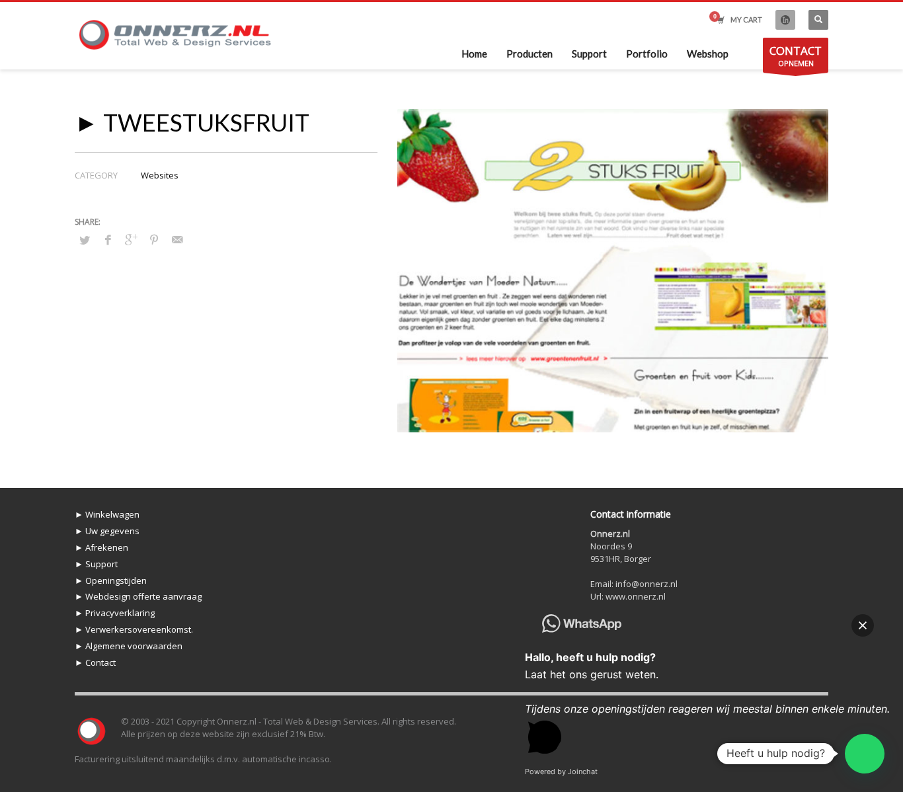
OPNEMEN (795, 55)
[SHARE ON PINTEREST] (154, 239)
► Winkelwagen (107, 514)
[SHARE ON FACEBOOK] (108, 239)
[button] (864, 753)
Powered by (561, 771)
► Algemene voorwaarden (128, 646)
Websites (159, 175)
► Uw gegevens (107, 531)
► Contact (95, 662)
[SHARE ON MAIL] (177, 239)
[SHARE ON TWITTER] (85, 240)
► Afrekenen (101, 547)
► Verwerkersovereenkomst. (134, 629)
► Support (96, 564)
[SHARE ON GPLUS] (131, 239)
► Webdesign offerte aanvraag (138, 596)
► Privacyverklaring (115, 613)
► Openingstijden (111, 580)
